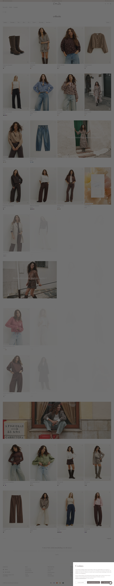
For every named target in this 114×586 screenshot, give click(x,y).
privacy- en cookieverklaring (80, 578)
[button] (110, 583)
